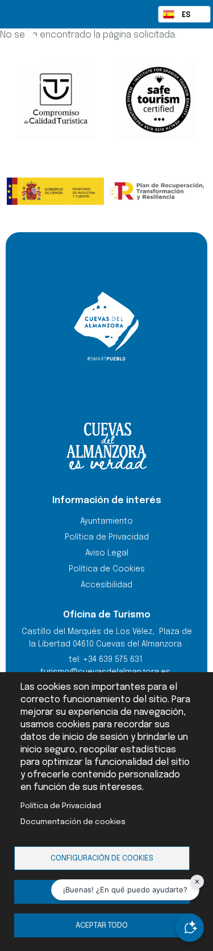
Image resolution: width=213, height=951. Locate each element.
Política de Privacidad (60, 806)
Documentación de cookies (73, 822)
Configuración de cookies (102, 858)
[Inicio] (53, 56)
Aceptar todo (102, 925)
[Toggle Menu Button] (180, 55)
